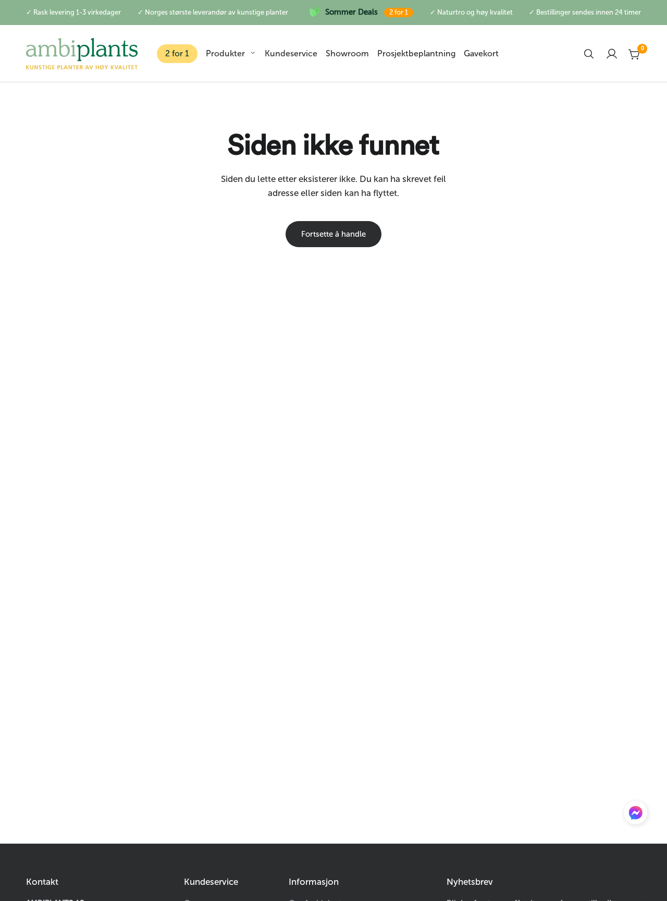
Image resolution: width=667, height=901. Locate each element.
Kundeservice (291, 53)
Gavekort (481, 53)
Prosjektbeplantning (416, 53)
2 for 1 (177, 53)
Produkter (225, 53)
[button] (635, 815)
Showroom (347, 53)
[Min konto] (611, 53)
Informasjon (314, 882)
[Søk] (588, 53)
